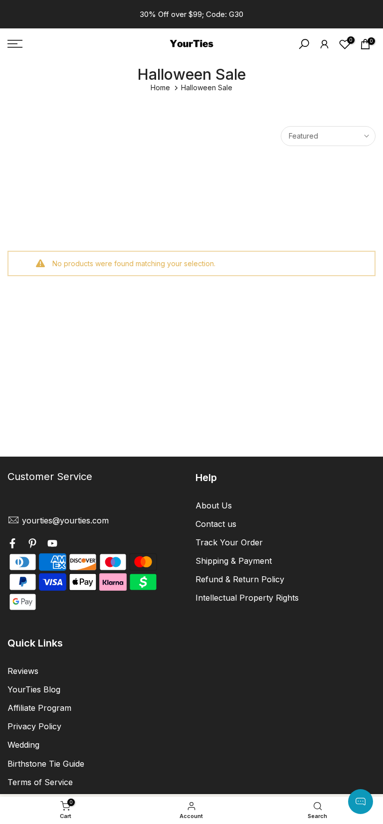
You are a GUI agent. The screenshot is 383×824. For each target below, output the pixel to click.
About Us (213, 505)
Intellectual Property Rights (247, 598)
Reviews (22, 671)
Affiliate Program (39, 708)
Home (160, 87)
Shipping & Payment (233, 561)
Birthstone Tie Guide (45, 764)
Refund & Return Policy (239, 579)
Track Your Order (229, 542)
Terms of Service (40, 782)
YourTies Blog (33, 689)
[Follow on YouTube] (52, 544)
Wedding (23, 745)
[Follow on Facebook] (12, 544)
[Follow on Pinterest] (32, 544)
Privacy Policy (34, 726)
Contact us (215, 524)
